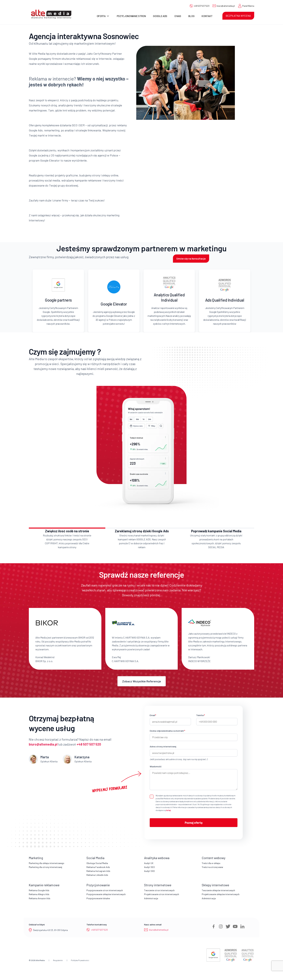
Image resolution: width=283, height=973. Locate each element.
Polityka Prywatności (80, 960)
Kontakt (207, 16)
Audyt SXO (149, 871)
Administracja (151, 898)
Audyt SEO (149, 867)
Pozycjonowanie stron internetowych (104, 890)
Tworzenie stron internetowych (159, 890)
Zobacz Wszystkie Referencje (141, 681)
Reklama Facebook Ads (98, 867)
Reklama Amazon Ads (39, 898)
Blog (191, 16)
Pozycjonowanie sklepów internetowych (106, 894)
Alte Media (40, 960)
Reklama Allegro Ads (39, 894)
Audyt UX (148, 863)
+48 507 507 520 (201, 5)
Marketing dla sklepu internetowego (46, 863)
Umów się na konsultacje (191, 258)
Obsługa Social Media (97, 863)
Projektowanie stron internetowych (161, 894)
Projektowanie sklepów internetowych (220, 894)
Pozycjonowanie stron (131, 16)
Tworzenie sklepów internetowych (218, 890)
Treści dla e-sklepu (211, 863)
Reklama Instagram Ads (98, 871)
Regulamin (58, 960)
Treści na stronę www (212, 867)
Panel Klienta (248, 5)
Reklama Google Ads (39, 890)
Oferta (101, 16)
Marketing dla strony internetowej (45, 867)
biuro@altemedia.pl (226, 5)
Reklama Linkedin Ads (97, 875)
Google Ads (160, 16)
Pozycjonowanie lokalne (98, 898)
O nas (177, 16)
